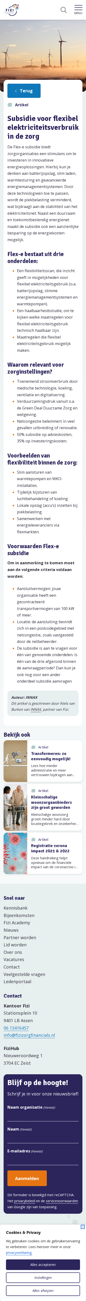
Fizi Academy (17, 922)
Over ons (13, 952)
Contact (12, 967)
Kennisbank (15, 908)
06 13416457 (16, 1028)
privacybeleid (24, 1200)
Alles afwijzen (43, 1290)
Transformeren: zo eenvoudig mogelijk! (50, 756)
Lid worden (15, 945)
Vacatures (14, 959)
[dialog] (43, 1263)
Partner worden (20, 937)
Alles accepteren (43, 1264)
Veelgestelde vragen (24, 974)
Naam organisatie (31, 1107)
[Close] (83, 1227)
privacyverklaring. (19, 1252)
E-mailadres (25, 1151)
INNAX (36, 709)
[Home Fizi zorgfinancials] (11, 10)
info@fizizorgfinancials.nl (29, 1035)
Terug (26, 91)
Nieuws (11, 930)
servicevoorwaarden (62, 1200)
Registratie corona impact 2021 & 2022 (50, 848)
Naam (19, 1129)
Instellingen (43, 1277)
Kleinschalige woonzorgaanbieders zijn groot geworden (51, 802)
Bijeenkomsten (19, 915)
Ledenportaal (17, 981)
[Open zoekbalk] (63, 10)
